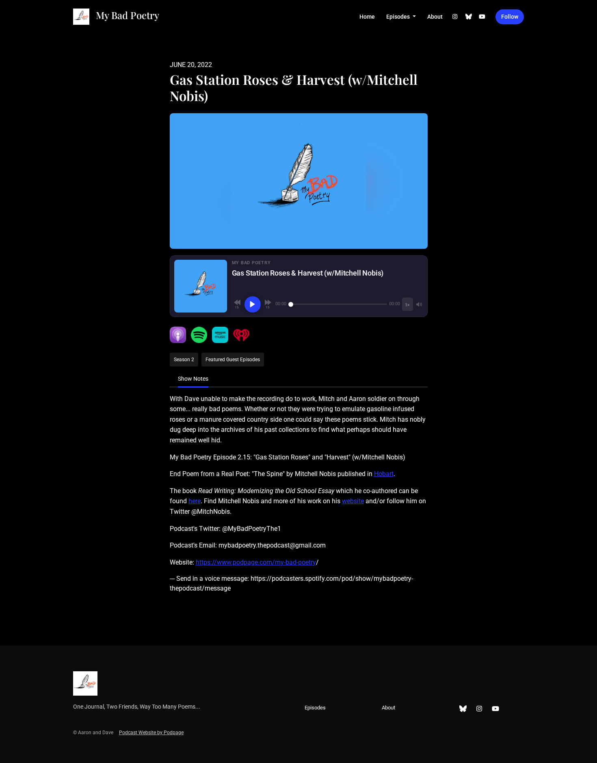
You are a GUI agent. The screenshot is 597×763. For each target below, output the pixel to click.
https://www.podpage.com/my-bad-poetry (256, 562)
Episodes (398, 16)
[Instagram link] (455, 16)
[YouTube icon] (495, 709)
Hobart (384, 474)
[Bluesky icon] (463, 709)
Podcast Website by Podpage (151, 732)
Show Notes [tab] (193, 378)
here (194, 501)
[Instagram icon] (479, 709)
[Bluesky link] (469, 16)
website (353, 501)
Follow (509, 16)
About (435, 16)
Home (367, 16)
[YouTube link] (482, 16)
